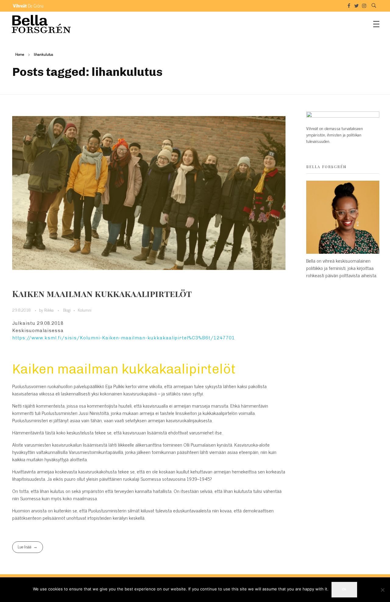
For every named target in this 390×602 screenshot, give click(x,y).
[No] (382, 590)
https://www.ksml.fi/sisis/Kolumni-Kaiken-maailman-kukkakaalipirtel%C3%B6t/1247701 (123, 338)
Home (19, 54)
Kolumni (84, 309)
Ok (344, 589)
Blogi (67, 309)
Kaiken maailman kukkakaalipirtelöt (102, 293)
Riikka (49, 309)
